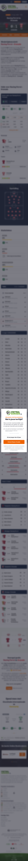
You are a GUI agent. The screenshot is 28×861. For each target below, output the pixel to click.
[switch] (4, 429)
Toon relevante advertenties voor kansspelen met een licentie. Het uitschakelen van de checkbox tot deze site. (14, 429)
